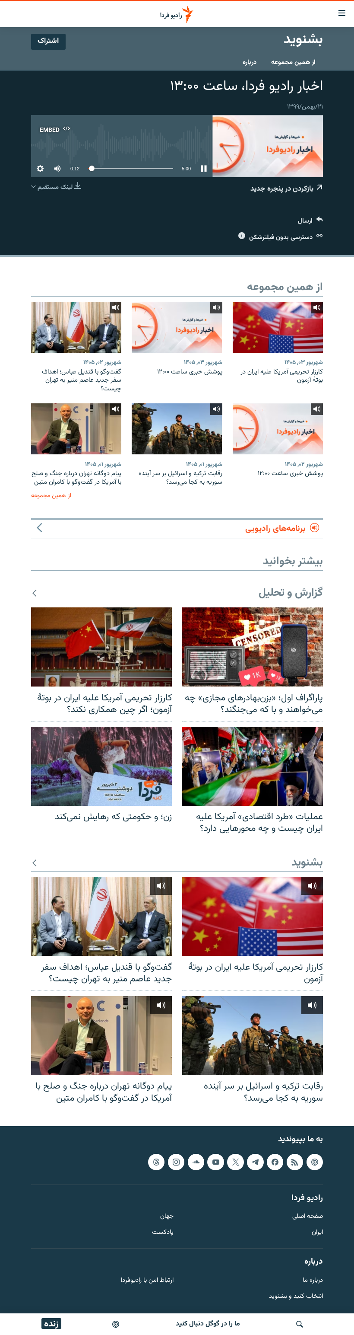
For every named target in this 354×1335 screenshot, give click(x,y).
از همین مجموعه (293, 62)
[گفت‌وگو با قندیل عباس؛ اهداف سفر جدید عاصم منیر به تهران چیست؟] (76, 327)
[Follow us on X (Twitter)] (235, 1162)
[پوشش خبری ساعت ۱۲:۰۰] (177, 327)
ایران (317, 1232)
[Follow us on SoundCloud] (196, 1162)
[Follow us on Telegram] (255, 1162)
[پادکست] (116, 1324)
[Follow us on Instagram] (176, 1162)
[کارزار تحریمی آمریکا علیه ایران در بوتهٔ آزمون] (278, 327)
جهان (167, 1217)
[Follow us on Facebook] (275, 1162)
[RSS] (295, 1162)
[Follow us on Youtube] (215, 1162)
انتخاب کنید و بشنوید (296, 1296)
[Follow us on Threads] (156, 1162)
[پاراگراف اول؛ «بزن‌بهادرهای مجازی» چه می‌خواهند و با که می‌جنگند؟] (252, 647)
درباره (249, 62)
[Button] (310, 222)
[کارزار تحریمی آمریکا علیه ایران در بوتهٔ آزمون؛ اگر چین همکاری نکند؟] (101, 647)
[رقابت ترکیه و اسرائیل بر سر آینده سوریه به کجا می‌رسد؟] (177, 428)
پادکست (163, 1232)
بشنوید (307, 863)
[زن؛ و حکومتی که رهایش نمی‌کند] (101, 766)
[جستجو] (300, 1324)
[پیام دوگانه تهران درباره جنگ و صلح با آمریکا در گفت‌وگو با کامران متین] (76, 428)
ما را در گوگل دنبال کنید (208, 1324)
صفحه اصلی (307, 1217)
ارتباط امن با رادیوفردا (147, 1280)
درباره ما (313, 1280)
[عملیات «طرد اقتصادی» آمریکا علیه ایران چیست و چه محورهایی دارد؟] (252, 766)
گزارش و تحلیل (291, 593)
